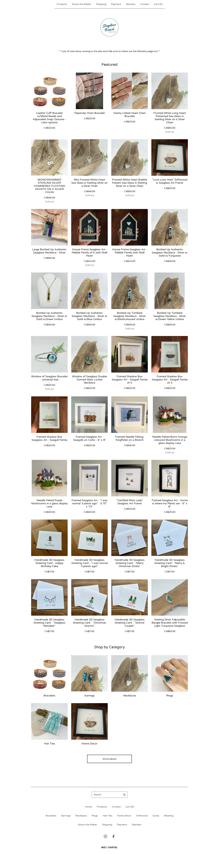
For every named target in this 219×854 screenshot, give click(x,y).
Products (62, 4)
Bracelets (51, 815)
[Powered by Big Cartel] (109, 847)
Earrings (66, 815)
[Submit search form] (124, 794)
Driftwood (142, 815)
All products (110, 758)
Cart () (158, 4)
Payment (116, 4)
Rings (95, 815)
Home (88, 806)
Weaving (168, 815)
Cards (155, 815)
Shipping (101, 4)
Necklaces (81, 815)
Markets (130, 4)
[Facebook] (114, 836)
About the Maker (81, 4)
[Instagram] (105, 836)
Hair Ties (107, 815)
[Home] (109, 27)
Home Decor (124, 815)
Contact (144, 4)
